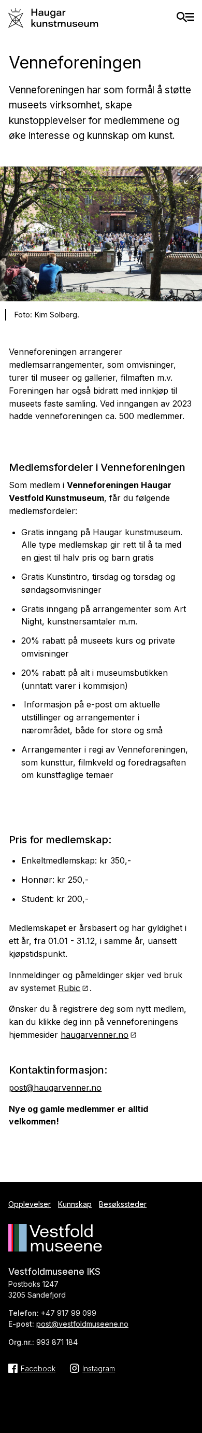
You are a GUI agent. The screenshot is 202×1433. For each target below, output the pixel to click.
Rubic (69, 988)
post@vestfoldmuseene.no (82, 1323)
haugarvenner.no (94, 1034)
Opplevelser (29, 1204)
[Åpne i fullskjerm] (189, 180)
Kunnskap (75, 1204)
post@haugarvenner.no (55, 1087)
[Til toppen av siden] (189, 1418)
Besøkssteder (123, 1204)
